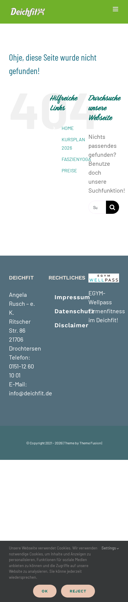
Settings (109, 548)
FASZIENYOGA (76, 159)
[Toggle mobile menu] (116, 9)
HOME (68, 128)
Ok (45, 591)
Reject (78, 591)
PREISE (69, 170)
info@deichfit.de (30, 393)
